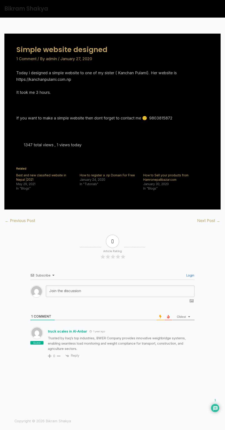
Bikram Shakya (26, 9)
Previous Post (20, 221)
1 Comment (26, 58)
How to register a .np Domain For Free (107, 175)
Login (189, 275)
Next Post (208, 221)
